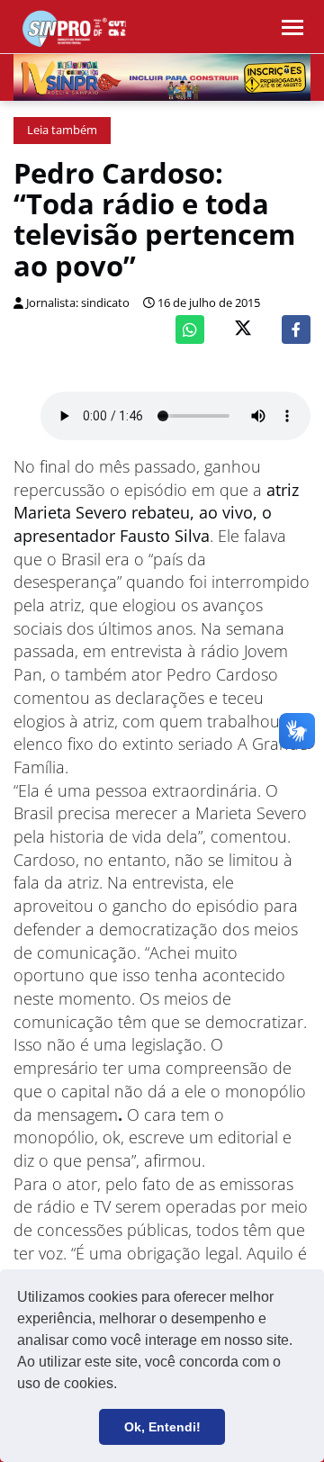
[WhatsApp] (190, 329)
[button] (123, 1385)
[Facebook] (296, 329)
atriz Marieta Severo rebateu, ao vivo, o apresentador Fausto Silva (156, 512)
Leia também (62, 130)
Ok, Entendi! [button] (162, 1427)
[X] (243, 330)
